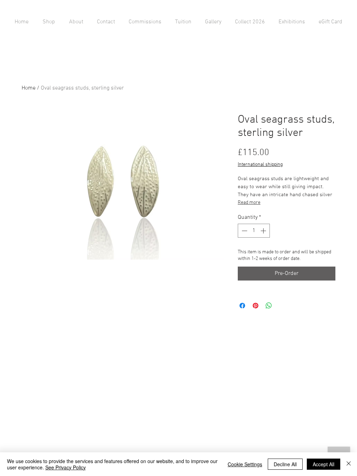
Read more (249, 203)
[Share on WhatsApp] (269, 305)
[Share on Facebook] (242, 305)
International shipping (260, 165)
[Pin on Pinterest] (255, 305)
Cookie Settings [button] (245, 464)
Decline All (285, 464)
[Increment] (264, 230)
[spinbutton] (254, 230)
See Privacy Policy (65, 467)
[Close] (348, 464)
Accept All (323, 464)
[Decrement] (244, 230)
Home (29, 88)
